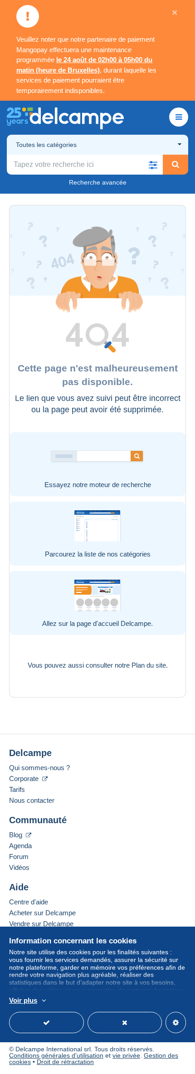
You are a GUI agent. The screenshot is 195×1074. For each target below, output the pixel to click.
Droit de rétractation (65, 1061)
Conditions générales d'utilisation (56, 1055)
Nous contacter (31, 800)
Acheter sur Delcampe (42, 913)
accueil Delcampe (124, 623)
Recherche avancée (98, 182)
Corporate (24, 778)
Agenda (20, 845)
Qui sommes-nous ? (39, 767)
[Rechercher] (175, 165)
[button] (153, 165)
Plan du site (149, 665)
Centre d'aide (28, 902)
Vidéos (19, 867)
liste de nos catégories (117, 554)
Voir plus (23, 1000)
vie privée (126, 1055)
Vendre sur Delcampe (41, 924)
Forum (19, 856)
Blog (16, 835)
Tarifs (17, 789)
